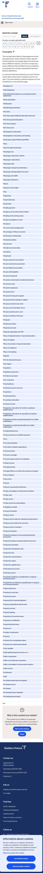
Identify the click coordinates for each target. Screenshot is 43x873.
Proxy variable (8, 648)
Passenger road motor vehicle (13, 156)
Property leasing (9, 612)
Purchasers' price (9, 684)
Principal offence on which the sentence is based (20, 471)
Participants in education (12, 132)
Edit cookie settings (22, 729)
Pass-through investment (12, 148)
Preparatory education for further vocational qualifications (19, 409)
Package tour (8, 86)
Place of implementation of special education (19, 336)
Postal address (8, 384)
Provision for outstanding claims (14, 640)
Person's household (10, 276)
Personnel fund (8, 292)
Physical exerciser (9, 328)
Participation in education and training (16, 136)
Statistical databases (11, 810)
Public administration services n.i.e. (15, 652)
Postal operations (9, 396)
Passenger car (8, 152)
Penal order (7, 204)
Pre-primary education (11, 400)
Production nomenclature (12, 557)
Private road (7, 495)
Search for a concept (10, 33)
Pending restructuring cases (13, 216)
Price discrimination (10, 443)
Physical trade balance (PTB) (13, 332)
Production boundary (10, 545)
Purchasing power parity (11, 696)
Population (7, 368)
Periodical (6, 252)
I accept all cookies (21, 858)
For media (6, 793)
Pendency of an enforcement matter (16, 212)
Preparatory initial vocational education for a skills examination (20, 420)
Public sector (8, 668)
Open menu (9, 22)
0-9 (32, 47)
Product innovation (10, 531)
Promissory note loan (10, 592)
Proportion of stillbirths (11, 620)
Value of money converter (12, 817)
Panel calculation (9, 100)
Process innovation (10, 511)
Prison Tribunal (8, 475)
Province (6, 636)
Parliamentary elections (11, 108)
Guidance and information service (15, 789)
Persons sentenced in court (13, 312)
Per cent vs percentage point (13, 228)
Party (5, 144)
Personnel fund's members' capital (15, 300)
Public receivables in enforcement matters (18, 664)
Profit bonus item (9, 573)
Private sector (8, 499)
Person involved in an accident (14, 264)
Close (22, 734)
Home (4, 16)
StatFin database (9, 806)
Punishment (7, 672)
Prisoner (6, 483)
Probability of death (10, 507)
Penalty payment (9, 208)
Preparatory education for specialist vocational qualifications (19, 414)
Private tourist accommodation (14, 503)
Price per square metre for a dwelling (16, 459)
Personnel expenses (10, 288)
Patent (5, 184)
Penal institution (9, 200)
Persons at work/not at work (13, 304)
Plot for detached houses (12, 360)
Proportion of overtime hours (13, 616)
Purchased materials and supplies (15, 680)
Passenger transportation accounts (15, 172)
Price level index (9, 451)
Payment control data (10, 188)
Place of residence (9, 348)
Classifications (8, 814)
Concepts (17, 18)
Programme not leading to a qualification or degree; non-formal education (21, 583)
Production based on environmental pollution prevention (19, 536)
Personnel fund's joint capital (13, 296)
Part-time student (9, 124)
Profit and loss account (11, 569)
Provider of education (11, 632)
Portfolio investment (10, 376)
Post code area (8, 380)
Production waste (9, 561)
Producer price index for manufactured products (20, 519)
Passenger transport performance (15, 168)
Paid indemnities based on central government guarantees (19, 95)
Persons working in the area (13, 316)
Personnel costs (9, 284)
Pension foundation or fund (12, 220)
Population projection (11, 372)
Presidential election (10, 431)
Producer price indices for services (15, 523)
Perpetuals (7, 256)
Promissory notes (9, 596)
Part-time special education (13, 120)
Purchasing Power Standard (13, 692)
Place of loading (8, 340)
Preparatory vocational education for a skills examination (18, 426)
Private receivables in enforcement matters (18, 491)
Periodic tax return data (11, 248)
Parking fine (7, 104)
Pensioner (6, 224)
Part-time (6, 112)
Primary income (8, 463)
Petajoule (6, 320)
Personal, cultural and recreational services (18, 280)
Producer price (8, 515)
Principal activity (9, 467)
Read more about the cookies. (13, 853)
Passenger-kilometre (10, 180)
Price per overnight (10, 455)
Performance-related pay (12, 236)
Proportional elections (11, 624)
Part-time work (8, 128)
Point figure (7, 364)
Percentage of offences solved (14, 232)
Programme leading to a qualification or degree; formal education (20, 577)
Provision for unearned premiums (15, 644)
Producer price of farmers (12, 527)
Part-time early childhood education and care (19, 116)
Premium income (9, 404)
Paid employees (8, 90)
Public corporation (9, 656)
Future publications (10, 821)
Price (5, 439)
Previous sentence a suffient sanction (16, 435)
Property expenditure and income (15, 604)
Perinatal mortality (9, 240)
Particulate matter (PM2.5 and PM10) (15, 140)
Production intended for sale (13, 549)
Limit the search (35, 36)
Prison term (7, 479)
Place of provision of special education (17, 344)
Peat (4, 192)
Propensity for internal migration (14, 600)
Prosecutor (7, 628)
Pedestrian (7, 196)
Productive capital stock (11, 565)
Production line (8, 553)
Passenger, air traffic (10, 176)
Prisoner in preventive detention (14, 487)
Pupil (5, 676)
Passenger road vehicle (11, 160)
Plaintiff (6, 356)
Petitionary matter (9, 324)
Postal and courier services (12, 388)
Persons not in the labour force (14, 308)
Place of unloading (9, 352)
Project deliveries (9, 588)
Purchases (7, 688)
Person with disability (10, 272)
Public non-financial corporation (14, 660)
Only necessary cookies (21, 866)
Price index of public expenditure (15, 447)
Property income (9, 608)
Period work (7, 244)
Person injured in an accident (13, 260)
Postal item (7, 392)
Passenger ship (8, 164)
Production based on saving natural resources (19, 541)
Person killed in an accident (13, 268)
